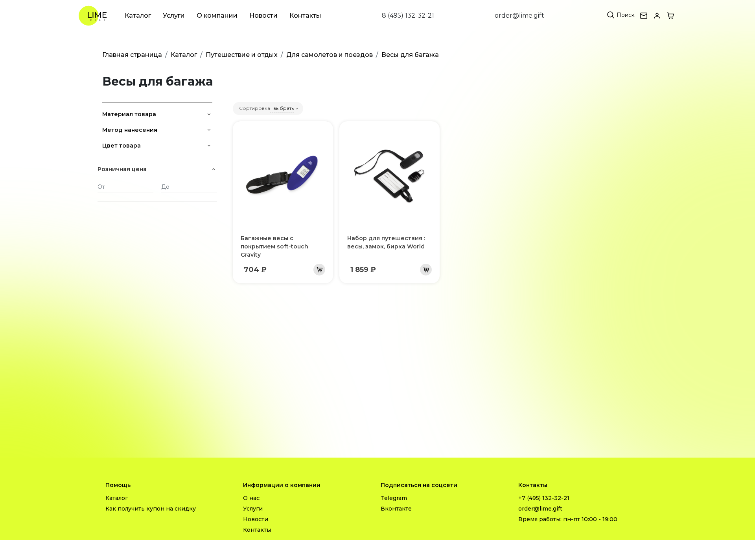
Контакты (305, 15)
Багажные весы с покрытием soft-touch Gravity (274, 246)
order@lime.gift (519, 15)
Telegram (394, 498)
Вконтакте (396, 508)
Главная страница (132, 54)
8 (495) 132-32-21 (408, 15)
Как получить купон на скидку (150, 508)
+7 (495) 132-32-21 (543, 498)
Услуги (174, 15)
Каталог (138, 15)
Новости (263, 15)
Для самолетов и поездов (329, 54)
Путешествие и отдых (242, 54)
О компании (217, 15)
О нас (251, 498)
